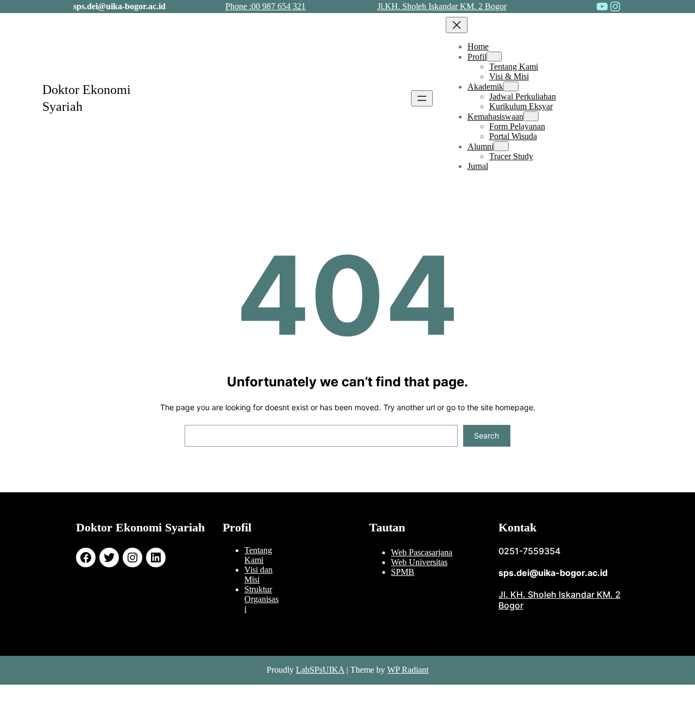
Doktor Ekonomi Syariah (140, 527)
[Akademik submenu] (511, 86)
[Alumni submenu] (501, 146)
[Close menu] (456, 25)
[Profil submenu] (494, 56)
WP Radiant (407, 669)
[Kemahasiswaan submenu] (531, 116)
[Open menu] (422, 98)
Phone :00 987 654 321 (265, 6)
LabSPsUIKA (320, 669)
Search (486, 435)
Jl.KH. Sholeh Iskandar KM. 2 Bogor (442, 6)
